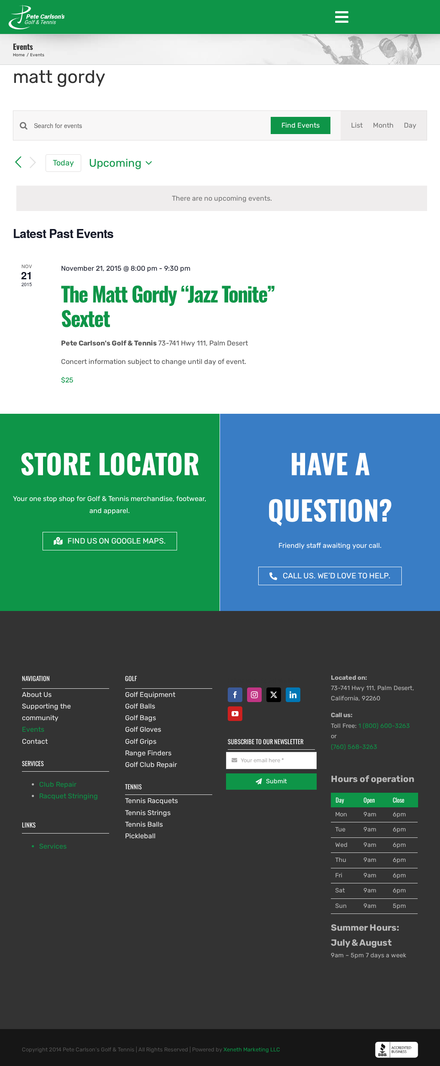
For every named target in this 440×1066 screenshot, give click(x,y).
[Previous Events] (18, 162)
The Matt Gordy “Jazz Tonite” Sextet (168, 305)
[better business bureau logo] (396, 1045)
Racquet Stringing (68, 796)
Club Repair (57, 784)
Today (63, 162)
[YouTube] (235, 713)
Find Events (300, 125)
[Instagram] (254, 694)
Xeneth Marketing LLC (251, 1049)
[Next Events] (33, 163)
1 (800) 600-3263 (384, 726)
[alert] (221, 198)
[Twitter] (273, 694)
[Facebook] (235, 694)
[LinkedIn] (293, 694)
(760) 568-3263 (354, 747)
